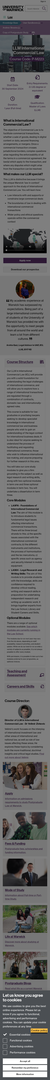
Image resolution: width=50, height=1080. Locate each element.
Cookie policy (39, 1030)
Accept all (25, 1061)
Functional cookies (20, 1040)
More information (25, 1074)
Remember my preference (25, 1067)
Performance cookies (22, 1052)
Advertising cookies (21, 1046)
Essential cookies (19, 1034)
